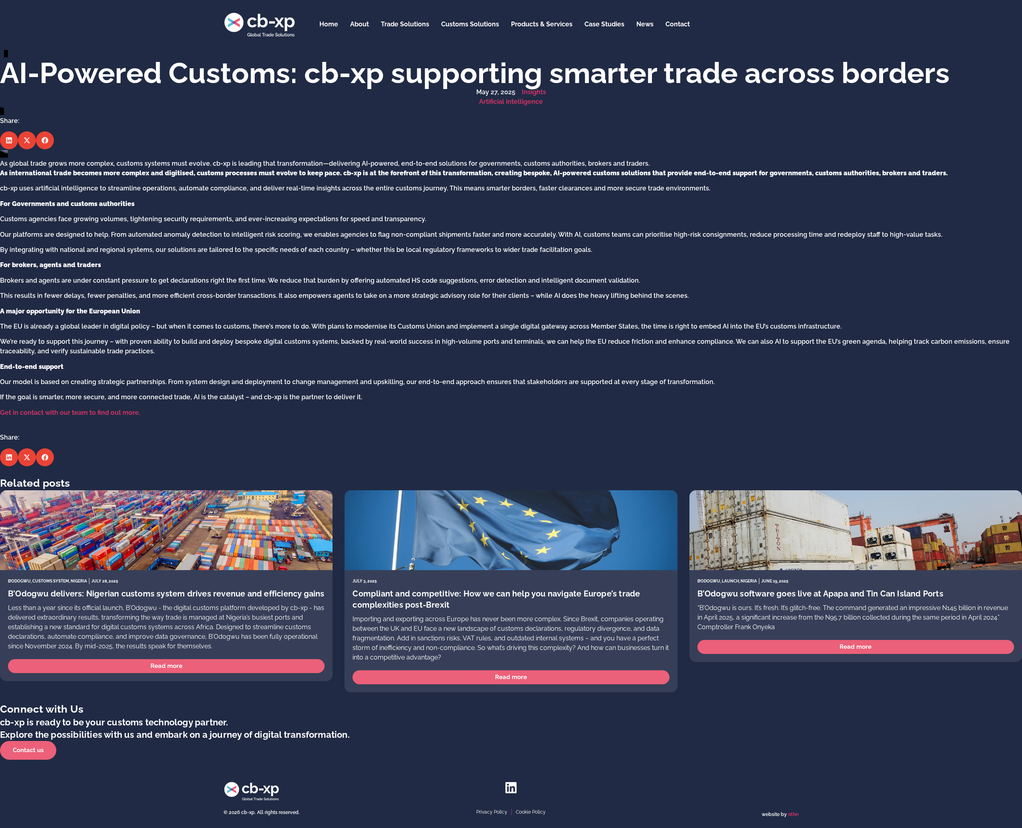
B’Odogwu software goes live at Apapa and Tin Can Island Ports (820, 593)
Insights (534, 92)
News (645, 24)
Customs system (50, 581)
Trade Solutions (405, 24)
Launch (730, 581)
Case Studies (604, 24)
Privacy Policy (491, 812)
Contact (677, 24)
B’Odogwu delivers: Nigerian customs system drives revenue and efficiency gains (166, 593)
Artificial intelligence (511, 101)
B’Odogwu (19, 581)
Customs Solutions (470, 24)
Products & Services (541, 24)
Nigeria (79, 581)
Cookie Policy (531, 812)
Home (328, 24)
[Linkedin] (511, 787)
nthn (793, 814)
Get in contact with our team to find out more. (70, 412)
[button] (9, 140)
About (359, 24)
